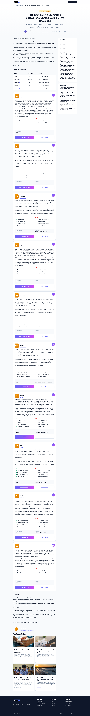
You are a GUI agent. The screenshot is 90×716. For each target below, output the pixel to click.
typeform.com (23, 198)
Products (60, 2)
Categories (54, 2)
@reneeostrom (23, 630)
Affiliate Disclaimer (74, 713)
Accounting (39, 707)
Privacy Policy (60, 713)
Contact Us (53, 705)
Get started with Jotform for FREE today (21, 619)
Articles (64, 2)
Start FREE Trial (24, 386)
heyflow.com (22, 397)
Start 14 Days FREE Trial (24, 187)
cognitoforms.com (24, 246)
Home (14, 5)
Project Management (41, 703)
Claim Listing (67, 703)
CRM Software (39, 701)
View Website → (30, 630)
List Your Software (72, 2)
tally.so (21, 447)
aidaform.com (23, 547)
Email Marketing (40, 705)
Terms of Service (67, 713)
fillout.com (22, 497)
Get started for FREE (24, 137)
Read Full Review (44, 137)
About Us (53, 703)
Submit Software (68, 701)
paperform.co (23, 296)
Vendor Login (68, 705)
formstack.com (23, 147)
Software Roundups (19, 5)
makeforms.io (23, 347)
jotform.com (22, 97)
